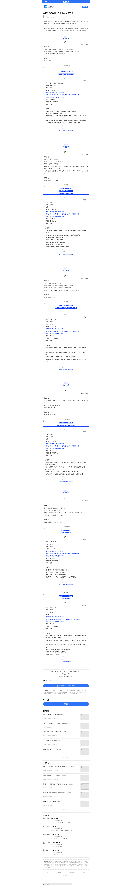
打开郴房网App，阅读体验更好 (67, 685)
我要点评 (66, 704)
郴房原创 (48, 680)
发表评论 (47, 884)
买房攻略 (55, 680)
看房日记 (51, 680)
